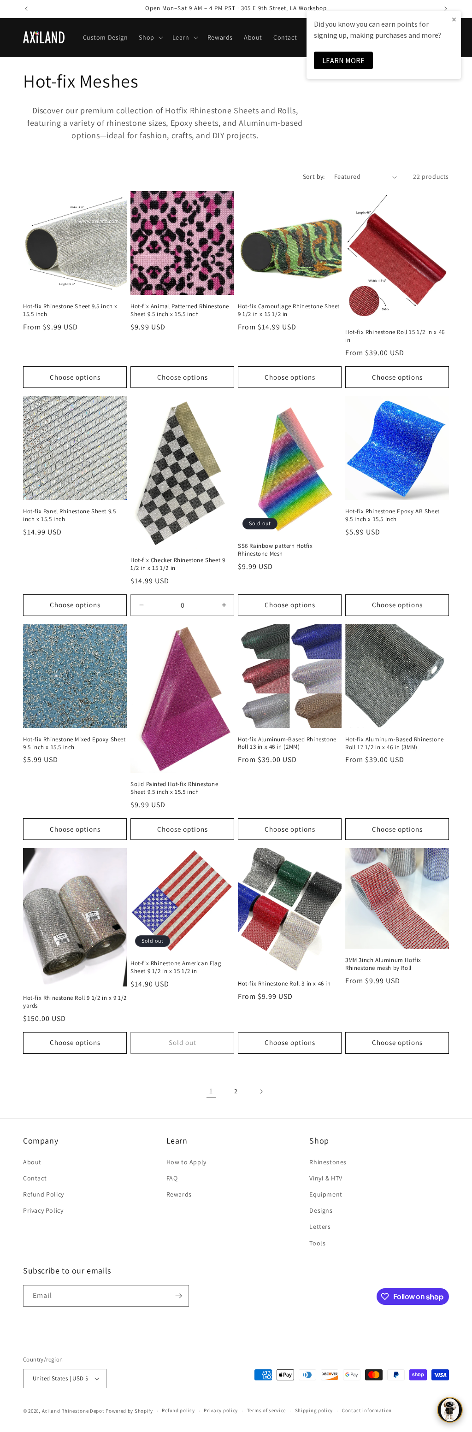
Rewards (179, 1194)
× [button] (454, 19)
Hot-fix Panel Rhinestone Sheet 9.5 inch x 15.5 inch (69, 515)
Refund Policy (43, 1194)
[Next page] (261, 1091)
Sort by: (314, 176)
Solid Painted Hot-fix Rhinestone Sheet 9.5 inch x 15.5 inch (174, 788)
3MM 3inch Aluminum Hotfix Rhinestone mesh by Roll (383, 964)
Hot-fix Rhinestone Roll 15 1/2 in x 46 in (395, 336)
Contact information (367, 1410)
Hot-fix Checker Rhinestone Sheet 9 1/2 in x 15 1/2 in (177, 564)
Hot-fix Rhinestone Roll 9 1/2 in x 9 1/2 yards (75, 1001)
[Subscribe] (178, 1296)
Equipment (325, 1194)
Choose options (75, 377)
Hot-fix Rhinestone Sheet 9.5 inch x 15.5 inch (70, 310)
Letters (319, 1226)
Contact (35, 1178)
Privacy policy (221, 1410)
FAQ (172, 1178)
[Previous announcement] (26, 9)
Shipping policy (314, 1410)
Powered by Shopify (129, 1411)
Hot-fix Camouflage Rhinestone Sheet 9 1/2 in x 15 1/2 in (289, 310)
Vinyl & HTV (325, 1178)
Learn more (343, 60)
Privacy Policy (43, 1210)
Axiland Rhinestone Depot (73, 1411)
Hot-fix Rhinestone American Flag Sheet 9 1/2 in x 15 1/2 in (175, 967)
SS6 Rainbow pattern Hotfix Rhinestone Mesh (275, 550)
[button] (149, 37)
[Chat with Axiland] (450, 1410)
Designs (320, 1210)
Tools (317, 1243)
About (32, 1162)
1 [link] (211, 1091)
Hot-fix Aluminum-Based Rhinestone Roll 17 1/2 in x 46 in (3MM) (394, 743)
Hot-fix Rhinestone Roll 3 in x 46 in (284, 983)
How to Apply (186, 1162)
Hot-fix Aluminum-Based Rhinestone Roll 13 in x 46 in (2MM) (287, 743)
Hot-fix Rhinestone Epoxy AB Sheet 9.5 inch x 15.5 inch (392, 515)
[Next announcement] (446, 9)
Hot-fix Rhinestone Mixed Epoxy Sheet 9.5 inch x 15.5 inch (74, 743)
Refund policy (178, 1410)
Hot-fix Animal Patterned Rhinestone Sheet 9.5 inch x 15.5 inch (179, 310)
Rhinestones (328, 1162)
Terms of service (266, 1410)
